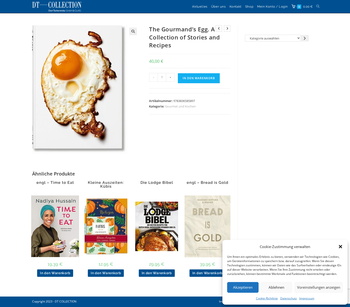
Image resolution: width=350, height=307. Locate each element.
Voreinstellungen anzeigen (318, 287)
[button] (340, 246)
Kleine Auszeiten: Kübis (106, 184)
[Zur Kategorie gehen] (305, 38)
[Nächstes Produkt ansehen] (227, 28)
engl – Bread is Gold (207, 183)
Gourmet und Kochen (180, 106)
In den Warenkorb (199, 78)
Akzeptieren (243, 287)
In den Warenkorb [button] (55, 273)
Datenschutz (288, 298)
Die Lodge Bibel (156, 183)
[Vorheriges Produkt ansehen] (218, 28)
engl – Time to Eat (55, 183)
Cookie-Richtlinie (267, 298)
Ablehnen (276, 287)
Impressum (306, 298)
